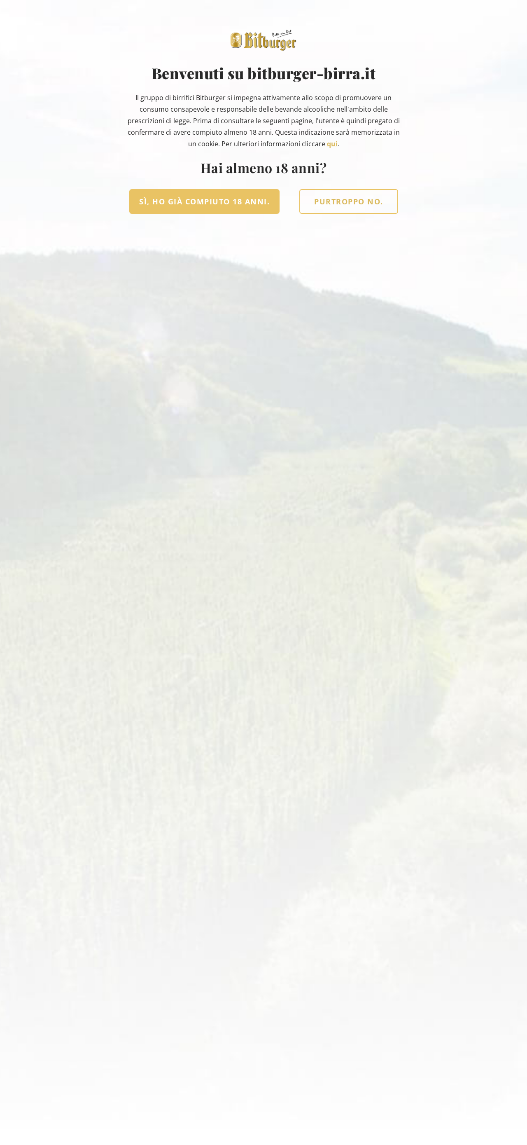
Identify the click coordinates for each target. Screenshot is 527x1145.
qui (332, 143)
